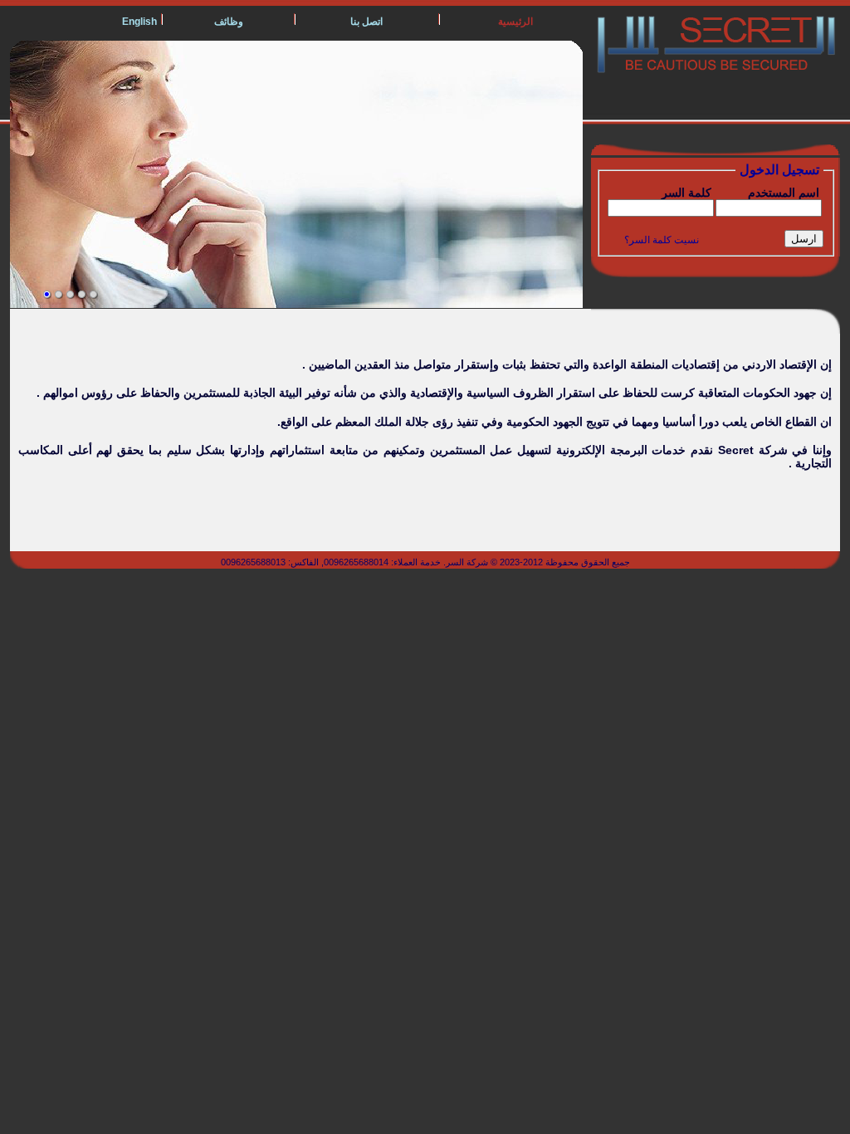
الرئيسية (515, 21)
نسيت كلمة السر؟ (661, 240)
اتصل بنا (366, 21)
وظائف (228, 21)
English (139, 21)
